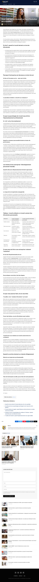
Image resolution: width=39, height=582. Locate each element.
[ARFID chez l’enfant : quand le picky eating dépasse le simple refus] (4, 558)
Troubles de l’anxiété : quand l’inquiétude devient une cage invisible (19, 415)
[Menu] (36, 2)
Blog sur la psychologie (6, 16)
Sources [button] (6, 393)
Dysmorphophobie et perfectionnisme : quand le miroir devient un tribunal (21, 535)
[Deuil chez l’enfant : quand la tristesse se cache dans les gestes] (4, 509)
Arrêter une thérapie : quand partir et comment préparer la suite (9, 447)
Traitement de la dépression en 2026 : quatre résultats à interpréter (20, 502)
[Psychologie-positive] (5, 1)
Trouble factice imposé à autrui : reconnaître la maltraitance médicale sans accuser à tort (21, 530)
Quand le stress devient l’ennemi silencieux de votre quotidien (18, 404)
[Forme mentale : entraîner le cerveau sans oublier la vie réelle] (4, 564)
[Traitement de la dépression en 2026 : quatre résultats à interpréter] (4, 504)
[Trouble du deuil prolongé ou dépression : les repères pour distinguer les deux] (4, 520)
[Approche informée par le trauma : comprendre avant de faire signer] (28, 440)
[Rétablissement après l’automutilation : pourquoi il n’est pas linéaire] (4, 553)
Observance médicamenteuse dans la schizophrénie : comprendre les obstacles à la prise (22, 525)
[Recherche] (34, 2)
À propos (5, 4)
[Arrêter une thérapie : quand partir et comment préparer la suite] (10, 440)
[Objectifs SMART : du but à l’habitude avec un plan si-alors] (4, 547)
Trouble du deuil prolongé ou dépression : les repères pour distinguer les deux (22, 518)
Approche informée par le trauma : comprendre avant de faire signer (27, 447)
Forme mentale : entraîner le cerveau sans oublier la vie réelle (19, 562)
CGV (14, 4)
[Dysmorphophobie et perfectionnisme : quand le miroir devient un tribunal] (4, 536)
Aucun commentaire (26, 24)
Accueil (3, 6)
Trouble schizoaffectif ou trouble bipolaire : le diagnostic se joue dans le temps (22, 513)
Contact (10, 4)
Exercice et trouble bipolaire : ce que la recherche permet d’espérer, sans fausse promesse (22, 541)
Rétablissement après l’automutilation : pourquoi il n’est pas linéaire (20, 551)
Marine (6, 24)
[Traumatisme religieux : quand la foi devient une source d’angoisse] (10, 455)
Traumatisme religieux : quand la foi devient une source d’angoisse (9, 462)
